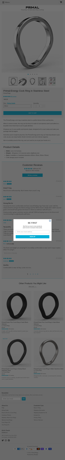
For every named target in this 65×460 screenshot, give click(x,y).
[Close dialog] (50, 221)
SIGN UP (32, 236)
